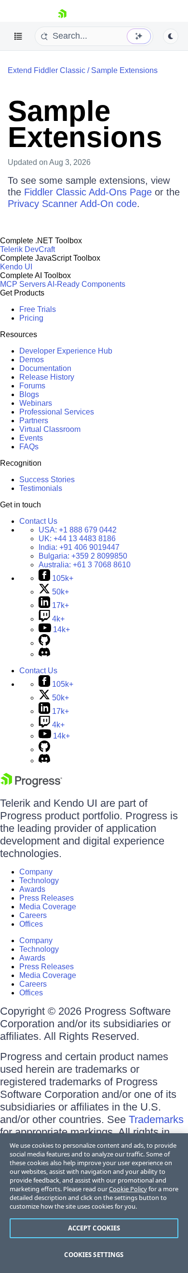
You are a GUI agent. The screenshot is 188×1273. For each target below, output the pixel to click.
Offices (31, 924)
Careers (33, 915)
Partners (33, 420)
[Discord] (44, 654)
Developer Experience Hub (65, 351)
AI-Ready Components (86, 284)
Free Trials (37, 309)
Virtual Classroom (50, 429)
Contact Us (38, 521)
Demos (31, 359)
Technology (39, 880)
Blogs (29, 394)
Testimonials (40, 488)
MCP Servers (23, 284)
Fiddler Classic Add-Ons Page (88, 192)
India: (79, 547)
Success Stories (47, 479)
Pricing (31, 318)
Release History (46, 377)
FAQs (29, 447)
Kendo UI (16, 267)
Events (31, 438)
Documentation (45, 368)
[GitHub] (44, 643)
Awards (32, 889)
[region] (94, 1203)
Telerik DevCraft (27, 249)
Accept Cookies (94, 1228)
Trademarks (156, 1119)
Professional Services (56, 412)
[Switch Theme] (170, 36)
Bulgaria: (83, 556)
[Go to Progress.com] (31, 785)
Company (36, 872)
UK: (77, 538)
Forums (32, 386)
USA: (78, 530)
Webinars (35, 403)
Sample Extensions (124, 70)
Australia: (85, 565)
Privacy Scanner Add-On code (72, 203)
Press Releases (46, 898)
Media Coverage (47, 907)
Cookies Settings (93, 1254)
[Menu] (18, 36)
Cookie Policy (128, 1188)
